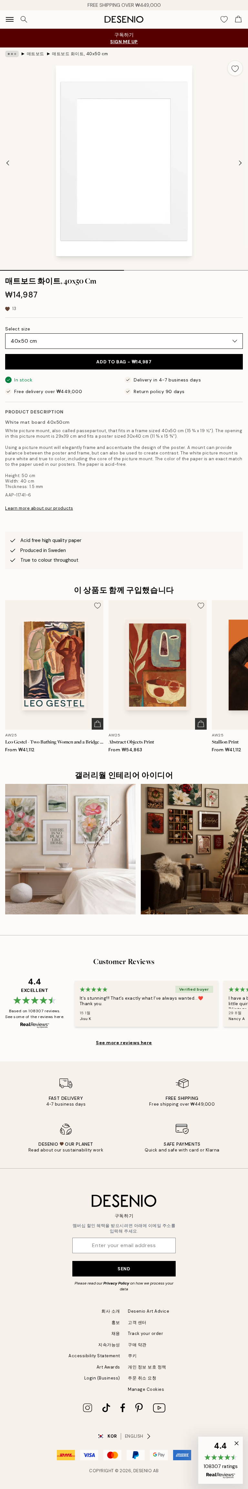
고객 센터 (137, 1322)
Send (124, 1269)
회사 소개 (110, 1311)
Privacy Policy (116, 1283)
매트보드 (35, 54)
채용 (115, 1333)
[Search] (24, 19)
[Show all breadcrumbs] (12, 54)
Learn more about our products (39, 508)
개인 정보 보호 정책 (147, 1367)
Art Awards (108, 1367)
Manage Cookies (146, 1389)
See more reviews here (124, 1043)
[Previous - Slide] (8, 163)
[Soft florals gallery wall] (70, 849)
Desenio (142, 1470)
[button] (220, 1460)
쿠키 (132, 1356)
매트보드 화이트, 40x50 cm (80, 54)
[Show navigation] (10, 19)
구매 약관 (137, 1345)
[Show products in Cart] (238, 19)
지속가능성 (109, 1345)
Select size (17, 329)
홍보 (115, 1322)
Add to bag (123, 362)
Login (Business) (102, 1378)
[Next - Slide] (240, 163)
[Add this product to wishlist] (235, 68)
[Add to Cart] (97, 724)
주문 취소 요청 (142, 1378)
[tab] (62, 268)
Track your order (145, 1333)
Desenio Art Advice (148, 1311)
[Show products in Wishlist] (224, 19)
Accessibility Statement (94, 1356)
